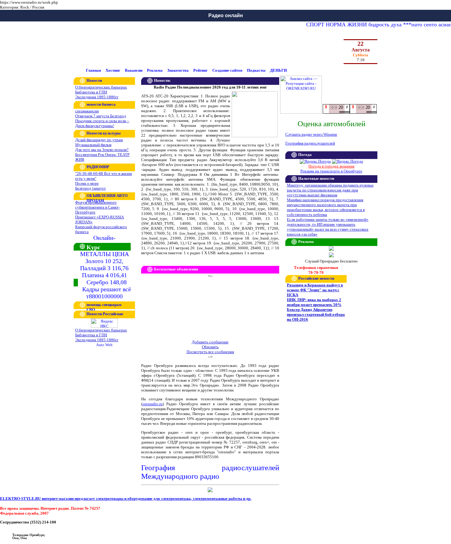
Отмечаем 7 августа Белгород (100, 116)
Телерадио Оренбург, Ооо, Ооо (28, 536)
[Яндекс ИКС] (104, 326)
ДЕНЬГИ (278, 70)
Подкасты (256, 70)
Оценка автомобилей (331, 123)
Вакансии (133, 70)
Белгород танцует (90, 188)
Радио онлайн (225, 15)
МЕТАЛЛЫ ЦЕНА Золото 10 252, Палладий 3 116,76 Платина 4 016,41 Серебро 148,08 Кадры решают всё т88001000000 (105, 275)
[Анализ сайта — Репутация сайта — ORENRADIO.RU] (301, 112)
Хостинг (113, 70)
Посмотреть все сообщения (210, 351)
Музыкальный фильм (93, 144)
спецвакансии (87, 111)
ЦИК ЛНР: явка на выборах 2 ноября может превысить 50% (314, 302)
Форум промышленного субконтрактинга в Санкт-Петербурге (97, 207)
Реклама (155, 70)
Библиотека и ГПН (91, 92)
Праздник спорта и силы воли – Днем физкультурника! (102, 123)
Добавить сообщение (210, 342)
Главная (93, 70)
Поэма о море (87, 183)
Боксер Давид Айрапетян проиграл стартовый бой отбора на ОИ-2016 (316, 314)
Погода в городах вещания (331, 166)
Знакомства (178, 70)
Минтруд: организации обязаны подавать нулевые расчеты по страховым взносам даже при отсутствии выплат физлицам (330, 190)
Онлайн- (104, 237)
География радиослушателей (310, 143)
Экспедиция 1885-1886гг (96, 97)
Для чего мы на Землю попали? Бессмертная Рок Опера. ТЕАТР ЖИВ (102, 154)
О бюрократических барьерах (101, 87)
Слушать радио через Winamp (311, 134)
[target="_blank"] (363, 112)
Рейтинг (200, 70)
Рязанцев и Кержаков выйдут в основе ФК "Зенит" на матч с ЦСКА (315, 290)
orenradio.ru (152, 404)
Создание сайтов (227, 70)
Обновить (210, 347)
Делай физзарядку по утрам (99, 140)
